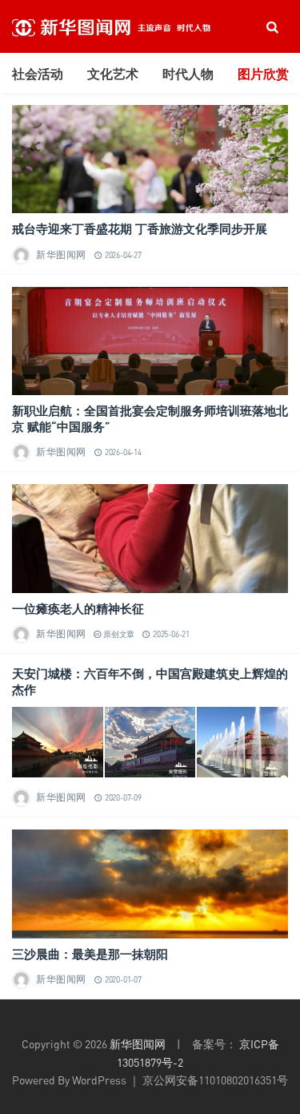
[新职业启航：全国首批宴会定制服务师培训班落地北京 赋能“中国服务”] (150, 341)
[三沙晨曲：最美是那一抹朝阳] (150, 883)
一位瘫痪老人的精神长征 (78, 608)
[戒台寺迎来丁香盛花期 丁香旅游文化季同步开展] (150, 159)
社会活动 (37, 74)
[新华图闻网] (132, 26)
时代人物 (188, 74)
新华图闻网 (61, 254)
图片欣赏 (263, 74)
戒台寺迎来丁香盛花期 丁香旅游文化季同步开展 (139, 228)
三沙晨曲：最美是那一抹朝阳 (90, 953)
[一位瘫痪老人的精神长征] (150, 538)
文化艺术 (112, 74)
